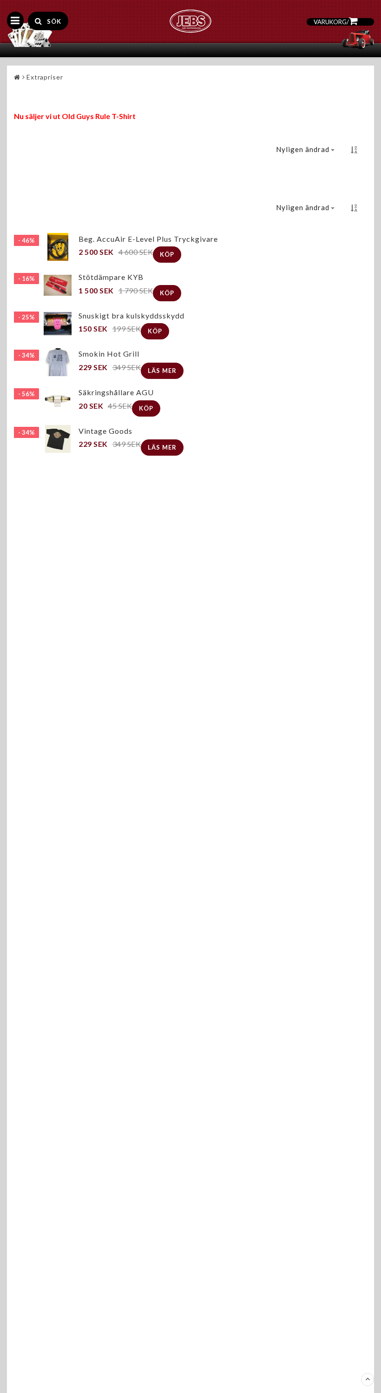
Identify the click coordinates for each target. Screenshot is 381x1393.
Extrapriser (44, 77)
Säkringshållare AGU (116, 392)
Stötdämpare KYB (111, 276)
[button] (365, 40)
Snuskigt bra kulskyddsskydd (131, 315)
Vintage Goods (105, 430)
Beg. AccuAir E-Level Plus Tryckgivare (148, 238)
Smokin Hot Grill (109, 353)
